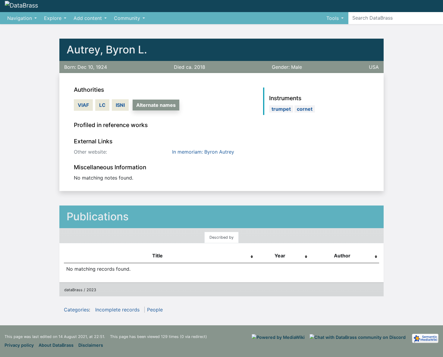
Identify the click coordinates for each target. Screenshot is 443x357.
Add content (88, 18)
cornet (305, 109)
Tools (332, 18)
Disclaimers (90, 345)
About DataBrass (56, 345)
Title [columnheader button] (157, 256)
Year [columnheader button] (280, 256)
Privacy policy (19, 345)
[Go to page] (437, 18)
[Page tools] (432, 6)
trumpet (281, 109)
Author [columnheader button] (342, 256)
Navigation (19, 18)
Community (127, 18)
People (155, 310)
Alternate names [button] (156, 105)
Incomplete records (117, 310)
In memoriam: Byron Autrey (203, 152)
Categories (76, 310)
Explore (52, 18)
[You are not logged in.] (440, 3)
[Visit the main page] (21, 5)
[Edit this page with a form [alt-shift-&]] (421, 6)
